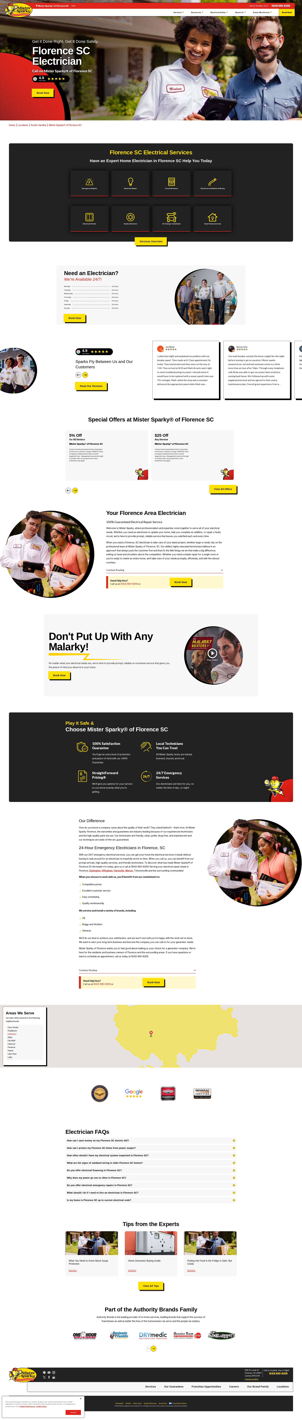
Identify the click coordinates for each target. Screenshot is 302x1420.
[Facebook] (49, 1377)
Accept (73, 1412)
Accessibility (120, 1403)
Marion (129, 870)
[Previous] (78, 375)
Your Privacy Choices (179, 1403)
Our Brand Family (258, 1386)
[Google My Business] (53, 1377)
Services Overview (151, 241)
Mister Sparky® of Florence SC (65, 125)
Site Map (128, 1403)
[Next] (85, 375)
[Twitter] (44, 1377)
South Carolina (38, 125)
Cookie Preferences (27, 1406)
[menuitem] (178, 12)
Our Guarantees (173, 1386)
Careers (234, 1386)
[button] (212, 655)
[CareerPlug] (44, 1372)
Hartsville (119, 870)
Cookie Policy (41, 1406)
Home (12, 125)
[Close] (80, 1398)
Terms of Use (162, 1403)
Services (150, 1386)
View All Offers (223, 489)
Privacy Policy (137, 1403)
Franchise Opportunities (206, 1386)
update (73, 5)
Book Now (287, 12)
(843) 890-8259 (281, 5)
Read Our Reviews (91, 386)
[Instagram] (53, 1372)
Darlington (95, 870)
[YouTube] (49, 1372)
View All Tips (151, 1285)
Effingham (107, 870)
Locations (23, 125)
